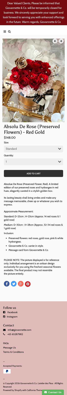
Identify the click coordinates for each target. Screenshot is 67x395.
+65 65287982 (15, 334)
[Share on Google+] (21, 284)
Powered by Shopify (12, 390)
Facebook (12, 312)
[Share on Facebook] (7, 284)
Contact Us (54, 392)
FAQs (6, 343)
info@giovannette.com (19, 329)
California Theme (35, 390)
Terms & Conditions (13, 351)
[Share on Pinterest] (28, 284)
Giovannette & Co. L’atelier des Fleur (36, 383)
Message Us (9, 347)
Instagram (12, 316)
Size (6, 142)
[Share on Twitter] (14, 284)
